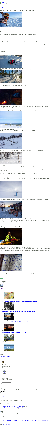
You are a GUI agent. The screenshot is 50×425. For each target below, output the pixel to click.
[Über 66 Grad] (2, 2)
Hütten (10, 420)
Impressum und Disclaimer (3, 423)
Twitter (2, 397)
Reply (2, 368)
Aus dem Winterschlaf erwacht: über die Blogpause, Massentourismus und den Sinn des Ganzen (18, 311)
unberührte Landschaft (37, 420)
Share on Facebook (4, 281)
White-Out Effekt (27, 178)
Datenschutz (9, 424)
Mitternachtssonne (19, 420)
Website (1, 383)
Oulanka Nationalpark (23, 420)
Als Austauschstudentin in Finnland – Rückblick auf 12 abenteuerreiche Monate (15, 321)
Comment (1, 388)
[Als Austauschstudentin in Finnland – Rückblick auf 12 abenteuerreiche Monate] (9, 319)
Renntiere (28, 420)
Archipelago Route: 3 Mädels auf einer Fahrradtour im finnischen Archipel (15, 342)
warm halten (47, 420)
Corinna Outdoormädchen (7, 362)
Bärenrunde (1, 420)
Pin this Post (3, 282)
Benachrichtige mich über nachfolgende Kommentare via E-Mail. (8, 392)
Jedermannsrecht (12, 420)
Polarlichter (26, 420)
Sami (29, 420)
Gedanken (3, 7)
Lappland (16, 420)
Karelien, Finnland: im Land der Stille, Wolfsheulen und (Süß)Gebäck (14, 332)
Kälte (14, 420)
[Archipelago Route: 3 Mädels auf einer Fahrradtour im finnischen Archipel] (9, 340)
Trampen (34, 420)
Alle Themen (1, 417)
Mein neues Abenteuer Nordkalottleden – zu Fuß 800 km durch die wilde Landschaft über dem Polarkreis (20, 301)
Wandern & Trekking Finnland (43, 420)
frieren (3, 420)
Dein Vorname (1, 276)
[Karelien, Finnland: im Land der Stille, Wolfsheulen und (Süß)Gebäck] (9, 330)
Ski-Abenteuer (3, 284)
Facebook (3, 396)
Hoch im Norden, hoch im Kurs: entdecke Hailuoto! (11, 353)
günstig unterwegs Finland (6, 420)
